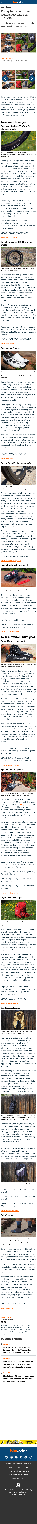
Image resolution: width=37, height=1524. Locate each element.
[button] (18, 80)
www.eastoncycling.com (11, 560)
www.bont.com (7, 458)
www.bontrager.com (9, 237)
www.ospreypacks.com (10, 1003)
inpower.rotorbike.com (10, 765)
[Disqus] (18, 1412)
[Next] (32, 78)
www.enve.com (7, 343)
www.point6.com (8, 1308)
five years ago (25, 804)
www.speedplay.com (9, 893)
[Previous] (5, 78)
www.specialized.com (10, 632)
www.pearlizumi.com (10, 1210)
